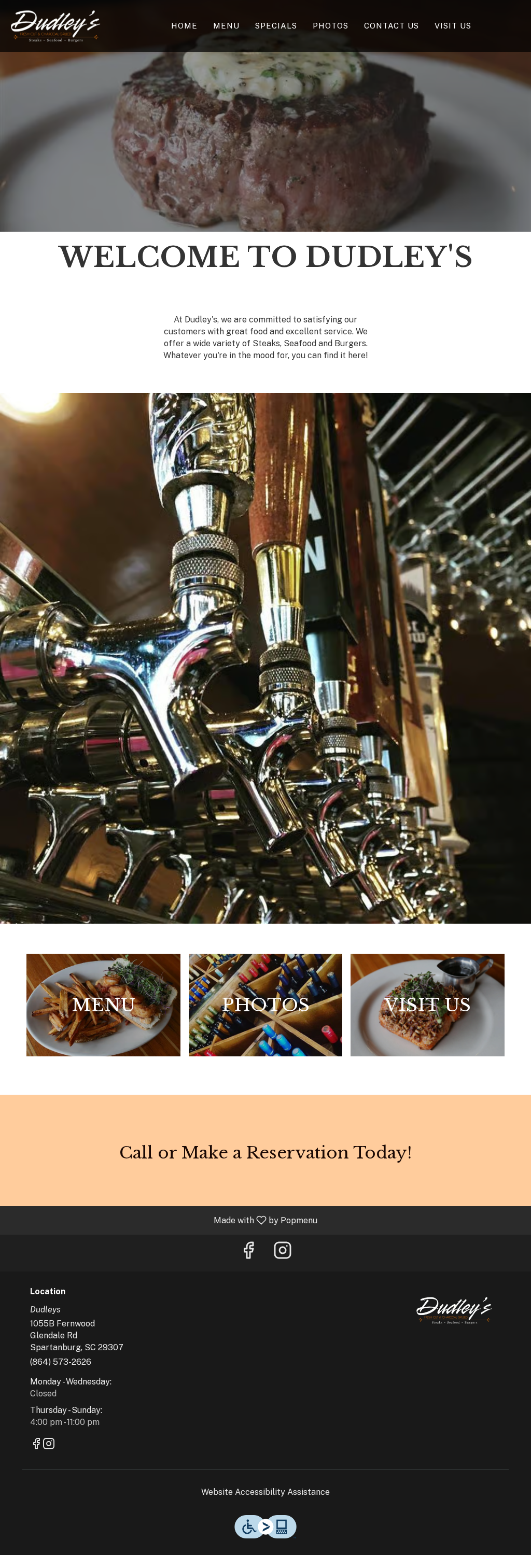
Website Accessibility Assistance (265, 1492)
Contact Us (391, 25)
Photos (330, 25)
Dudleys (453, 1310)
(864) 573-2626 (60, 1362)
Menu (226, 25)
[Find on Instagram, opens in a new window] (282, 1253)
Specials (276, 25)
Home (184, 25)
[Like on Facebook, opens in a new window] (248, 1253)
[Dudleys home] (55, 26)
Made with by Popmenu (162, 1220)
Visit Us (453, 25)
